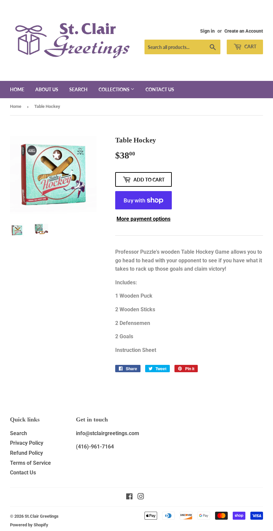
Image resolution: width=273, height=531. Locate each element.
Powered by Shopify (29, 524)
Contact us (159, 89)
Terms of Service (30, 463)
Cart (249, 46)
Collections (115, 89)
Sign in (207, 31)
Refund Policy (26, 453)
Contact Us (23, 472)
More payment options (143, 219)
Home (17, 89)
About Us (46, 89)
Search (78, 89)
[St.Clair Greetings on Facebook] (129, 497)
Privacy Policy (26, 443)
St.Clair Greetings (42, 516)
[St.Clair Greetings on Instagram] (140, 497)
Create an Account (243, 31)
